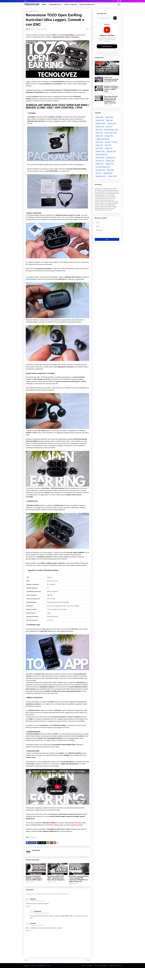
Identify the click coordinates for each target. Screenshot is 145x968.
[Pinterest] (51, 842)
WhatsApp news (101, 176)
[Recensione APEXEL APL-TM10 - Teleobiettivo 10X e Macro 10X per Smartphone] (57, 869)
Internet (99, 142)
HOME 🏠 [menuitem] (44, 4)
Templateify (33, 965)
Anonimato (100, 120)
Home (25, 1)
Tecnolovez (99, 160)
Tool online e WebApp (103, 167)
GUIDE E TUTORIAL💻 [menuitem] (70, 4)
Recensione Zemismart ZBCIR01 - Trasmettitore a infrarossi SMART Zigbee (34, 878)
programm (108, 148)
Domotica (112, 123)
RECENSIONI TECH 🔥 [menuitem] (55, 4)
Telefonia (110, 160)
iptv (107, 142)
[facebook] (117, 1)
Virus (98, 173)
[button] (119, 4)
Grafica (99, 132)
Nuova (26, 960)
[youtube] (120, 1)
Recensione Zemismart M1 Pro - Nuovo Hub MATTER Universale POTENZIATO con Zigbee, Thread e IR (79, 879)
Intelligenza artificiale (102, 139)
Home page (29, 11)
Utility (110, 170)
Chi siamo (90, 965)
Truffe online (100, 170)
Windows (112, 176)
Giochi (99, 129)
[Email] (55, 842)
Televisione (109, 163)
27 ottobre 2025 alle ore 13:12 (37, 925)
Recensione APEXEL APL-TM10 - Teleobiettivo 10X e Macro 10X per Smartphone (56, 878)
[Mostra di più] (58, 842)
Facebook (99, 126)
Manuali (99, 145)
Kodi (115, 142)
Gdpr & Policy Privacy (115, 965)
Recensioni (36, 11)
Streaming (111, 157)
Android (109, 117)
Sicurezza (100, 157)
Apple (109, 120)
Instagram (109, 136)
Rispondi (28, 906)
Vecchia (88, 960)
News (108, 145)
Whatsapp (108, 173)
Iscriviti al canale (107, 46)
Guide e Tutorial (110, 132)
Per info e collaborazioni (101, 965)
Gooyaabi (48, 965)
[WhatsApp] (48, 842)
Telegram (99, 163)
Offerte (99, 148)
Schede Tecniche (101, 154)
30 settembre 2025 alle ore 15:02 (41, 913)
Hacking (99, 136)
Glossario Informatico (110, 129)
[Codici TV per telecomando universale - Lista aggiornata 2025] (99, 79)
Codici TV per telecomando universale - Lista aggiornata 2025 (111, 79)
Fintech (109, 126)
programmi (100, 151)
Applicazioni (100, 123)
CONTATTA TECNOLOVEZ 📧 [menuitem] (87, 4)
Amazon (99, 117)
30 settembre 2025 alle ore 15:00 (37, 900)
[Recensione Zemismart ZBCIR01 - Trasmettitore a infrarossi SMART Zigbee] (36, 869)
